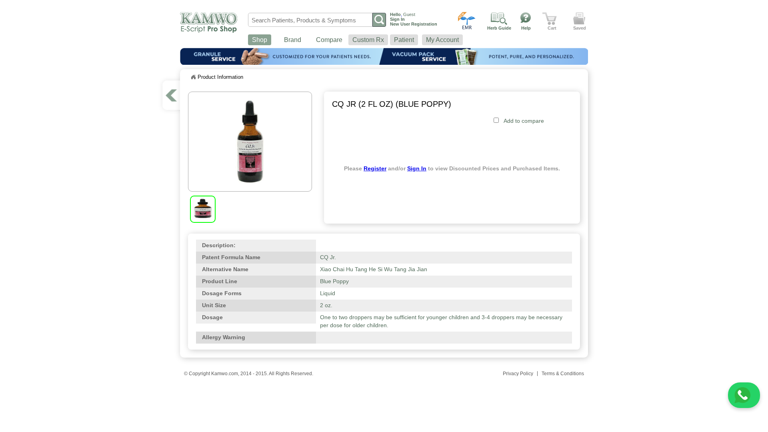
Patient (404, 39)
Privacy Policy (518, 373)
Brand (292, 39)
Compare (329, 39)
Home (193, 77)
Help (526, 28)
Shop (259, 39)
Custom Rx (368, 39)
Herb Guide (499, 28)
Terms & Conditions (563, 373)
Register (375, 169)
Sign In (416, 169)
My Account (442, 39)
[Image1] (203, 216)
